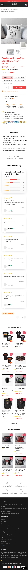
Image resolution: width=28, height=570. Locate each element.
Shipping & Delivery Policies (7, 535)
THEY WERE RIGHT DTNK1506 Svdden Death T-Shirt (6, 345)
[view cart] (26, 4)
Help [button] (25, 568)
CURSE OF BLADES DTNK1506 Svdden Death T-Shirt (19, 345)
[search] (23, 4)
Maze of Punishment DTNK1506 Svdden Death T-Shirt (6, 367)
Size (3, 75)
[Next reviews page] (25, 317)
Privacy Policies (4, 523)
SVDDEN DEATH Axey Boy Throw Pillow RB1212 (20, 471)
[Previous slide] (2, 31)
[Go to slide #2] (18, 52)
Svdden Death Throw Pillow (8, 11)
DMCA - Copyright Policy (6, 526)
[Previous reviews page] (17, 317)
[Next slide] (25, 31)
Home (2, 9)
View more (14, 423)
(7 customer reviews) (13, 69)
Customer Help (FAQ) (6, 543)
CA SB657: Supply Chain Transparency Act (11, 528)
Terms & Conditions (5, 521)
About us (3, 519)
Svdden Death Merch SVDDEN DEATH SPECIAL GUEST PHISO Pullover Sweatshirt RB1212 (7, 413)
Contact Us (3, 541)
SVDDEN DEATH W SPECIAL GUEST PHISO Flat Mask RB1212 (20, 367)
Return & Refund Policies (6, 539)
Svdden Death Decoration (12, 9)
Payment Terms (4, 537)
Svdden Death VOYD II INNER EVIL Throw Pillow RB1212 (7, 471)
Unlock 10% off (3, 563)
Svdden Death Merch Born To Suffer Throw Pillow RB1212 (20, 388)
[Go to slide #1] (10, 52)
